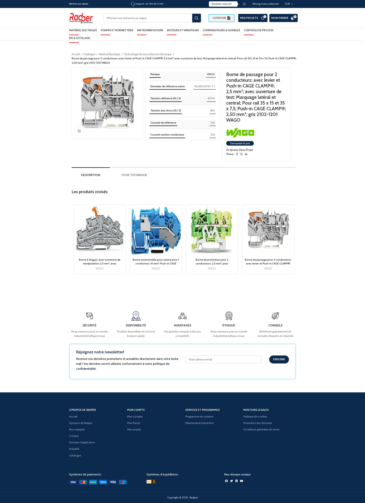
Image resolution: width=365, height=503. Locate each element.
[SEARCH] (196, 18)
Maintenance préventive (199, 423)
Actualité (74, 449)
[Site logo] (82, 17)
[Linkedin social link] (246, 154)
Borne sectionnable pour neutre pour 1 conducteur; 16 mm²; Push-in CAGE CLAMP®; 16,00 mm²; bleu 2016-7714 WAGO (156, 265)
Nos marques (77, 429)
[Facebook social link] (237, 154)
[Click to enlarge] (79, 131)
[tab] (91, 176)
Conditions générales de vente (261, 429)
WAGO (211, 74)
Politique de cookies (255, 416)
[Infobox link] (275, 324)
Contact (74, 436)
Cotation (219, 17)
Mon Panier (279, 17)
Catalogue (89, 54)
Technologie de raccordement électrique (148, 54)
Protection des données (257, 423)
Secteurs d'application (82, 442)
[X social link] (241, 154)
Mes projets (134, 429)
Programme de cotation (199, 416)
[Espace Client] (244, 4)
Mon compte (135, 416)
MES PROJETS (249, 17)
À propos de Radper (80, 423)
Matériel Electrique (110, 54)
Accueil (76, 54)
